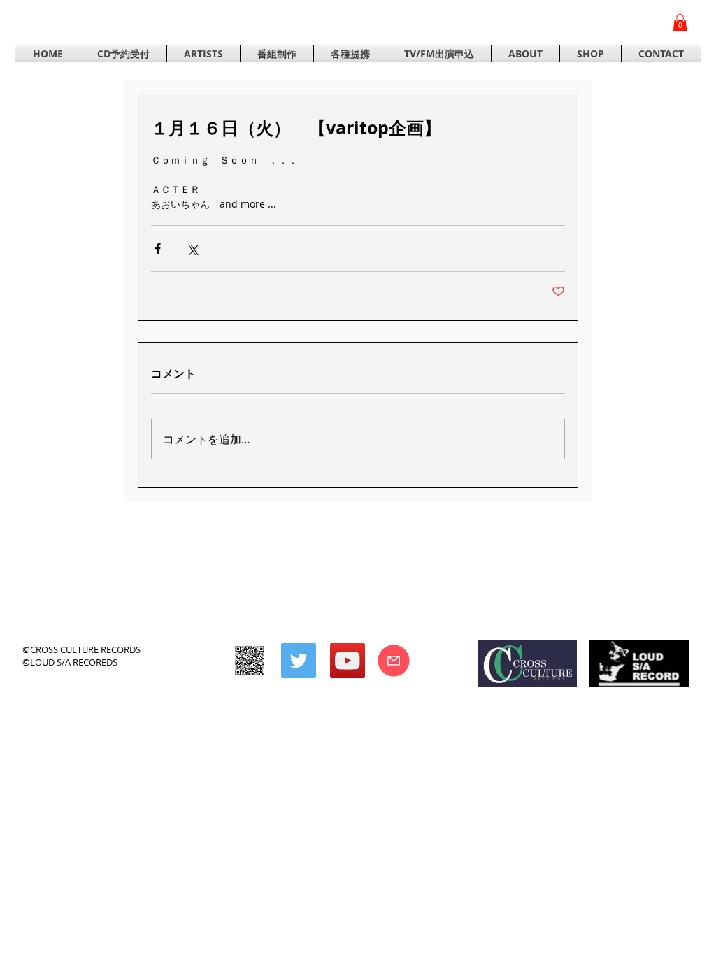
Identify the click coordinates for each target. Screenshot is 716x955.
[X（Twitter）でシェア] (192, 248)
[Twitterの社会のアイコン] (298, 660)
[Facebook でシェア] (157, 248)
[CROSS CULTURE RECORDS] (249, 660)
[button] (680, 22)
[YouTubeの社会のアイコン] (347, 660)
